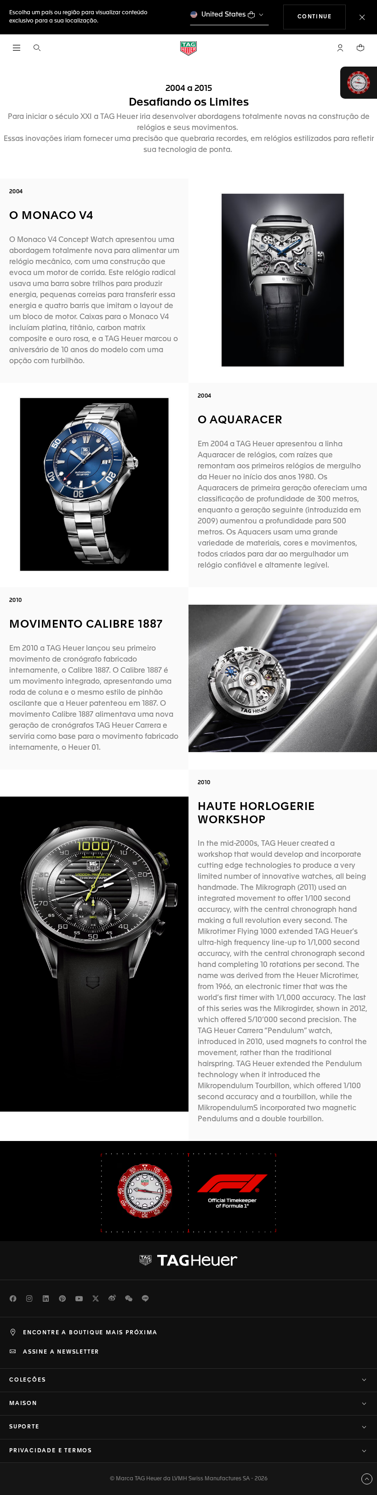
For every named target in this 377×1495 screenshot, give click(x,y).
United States (224, 14)
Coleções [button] (27, 1380)
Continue (321, 17)
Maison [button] (23, 1403)
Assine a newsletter (61, 1352)
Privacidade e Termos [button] (50, 1451)
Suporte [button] (24, 1427)
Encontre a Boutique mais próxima (90, 1333)
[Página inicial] (188, 48)
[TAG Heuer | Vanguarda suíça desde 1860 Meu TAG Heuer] (188, 1260)
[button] (340, 47)
